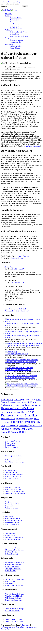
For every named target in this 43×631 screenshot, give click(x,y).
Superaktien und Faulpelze (14, 537)
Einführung (32, 402)
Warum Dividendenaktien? (14, 491)
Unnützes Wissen (11, 470)
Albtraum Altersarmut (12, 458)
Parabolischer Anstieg (24, 418)
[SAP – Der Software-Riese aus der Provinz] (21, 376)
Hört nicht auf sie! (11, 478)
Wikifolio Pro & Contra (13, 619)
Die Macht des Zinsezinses (14, 563)
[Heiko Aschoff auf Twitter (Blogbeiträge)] (14, 10)
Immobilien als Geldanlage (14, 462)
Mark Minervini (8, 418)
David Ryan (13, 402)
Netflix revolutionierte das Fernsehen (18, 370)
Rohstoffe (12, 425)
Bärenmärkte (9, 506)
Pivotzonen (9, 516)
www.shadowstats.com (31, 146)
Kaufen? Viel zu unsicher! (14, 585)
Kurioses (6, 415)
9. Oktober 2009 (18, 269)
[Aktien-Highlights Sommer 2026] (11, 352)
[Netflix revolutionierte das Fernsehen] (19, 368)
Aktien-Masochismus (12, 548)
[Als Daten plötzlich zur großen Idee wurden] (21, 384)
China (38, 399)
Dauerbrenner (10, 443)
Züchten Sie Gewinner (13, 487)
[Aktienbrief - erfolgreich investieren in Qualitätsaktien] (6, 10)
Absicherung (7, 399)
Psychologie (31, 421)
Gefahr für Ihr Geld (12, 504)
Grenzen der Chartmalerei (14, 474)
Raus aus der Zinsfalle (13, 476)
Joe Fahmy (13, 412)
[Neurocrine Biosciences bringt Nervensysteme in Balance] (23, 333)
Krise (30, 412)
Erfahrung (5, 405)
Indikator (14, 258)
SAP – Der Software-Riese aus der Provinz (20, 378)
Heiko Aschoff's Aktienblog (10, 2)
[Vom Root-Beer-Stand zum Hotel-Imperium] (21, 360)
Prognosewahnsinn (12, 502)
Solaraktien (23, 426)
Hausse (5, 408)
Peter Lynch (5, 422)
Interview (5, 412)
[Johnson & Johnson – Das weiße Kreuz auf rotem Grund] (23, 321)
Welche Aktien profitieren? (14, 579)
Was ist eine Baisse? (12, 524)
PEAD (36, 418)
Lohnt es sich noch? (12, 460)
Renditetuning (10, 581)
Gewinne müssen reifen (13, 520)
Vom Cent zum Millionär (14, 596)
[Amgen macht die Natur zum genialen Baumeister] (23, 344)
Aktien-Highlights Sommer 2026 (16, 354)
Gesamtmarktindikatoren (13, 565)
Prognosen (21, 258)
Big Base (25, 399)
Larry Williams (18, 416)
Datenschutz (20, 627)
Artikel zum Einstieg (12, 441)
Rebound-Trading (11, 554)
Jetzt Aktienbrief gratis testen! (15, 309)
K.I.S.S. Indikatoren (12, 567)
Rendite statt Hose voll (13, 489)
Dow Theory (21, 402)
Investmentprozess (11, 447)
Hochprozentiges (11, 535)
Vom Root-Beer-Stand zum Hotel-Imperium (20, 362)
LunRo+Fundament (12, 522)
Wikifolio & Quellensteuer (14, 621)
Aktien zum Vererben (12, 539)
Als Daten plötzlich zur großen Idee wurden (20, 386)
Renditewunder (10, 571)
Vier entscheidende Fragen (14, 594)
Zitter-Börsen (10, 583)
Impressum (26, 625)
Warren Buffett (18, 432)
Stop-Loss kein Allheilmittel (15, 493)
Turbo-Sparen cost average (14, 609)
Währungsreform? (11, 508)
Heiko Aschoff (10, 267)
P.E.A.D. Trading (11, 552)
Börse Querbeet (24, 256)
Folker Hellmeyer (14, 405)
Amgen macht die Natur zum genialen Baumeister (22, 346)
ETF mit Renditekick (12, 611)
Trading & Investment (13, 569)
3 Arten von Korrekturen (13, 600)
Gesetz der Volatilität (12, 518)
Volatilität (6, 432)
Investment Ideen (31, 627)
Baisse (17, 399)
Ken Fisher (22, 412)
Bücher (33, 399)
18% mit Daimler (11, 472)
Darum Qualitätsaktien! (13, 456)
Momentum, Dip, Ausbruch (14, 550)
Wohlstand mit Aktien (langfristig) (17, 311)
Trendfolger (18, 428)
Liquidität (31, 415)
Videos (30, 428)
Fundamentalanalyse (31, 405)
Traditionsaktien (10, 533)
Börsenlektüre (10, 445)
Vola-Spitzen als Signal (13, 598)
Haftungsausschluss (8, 627)
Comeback (5, 402)
